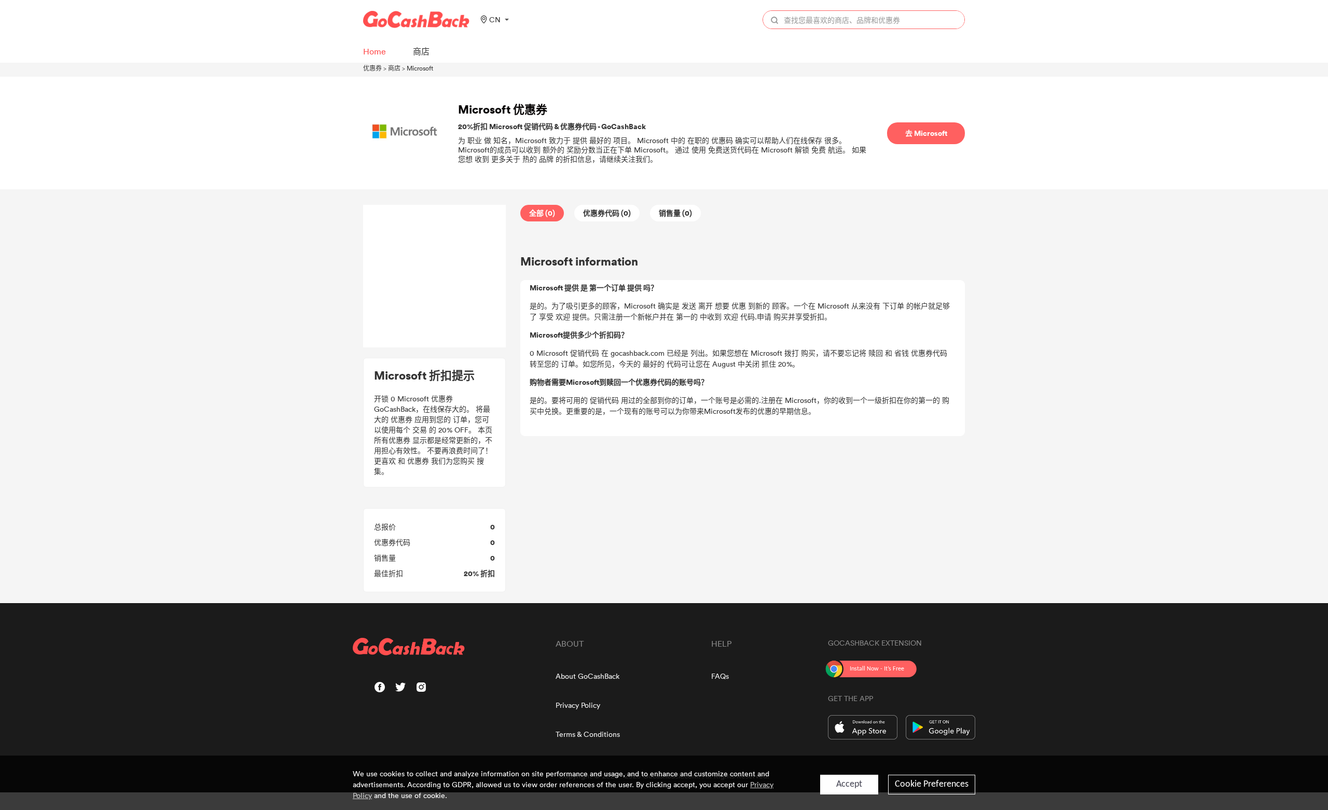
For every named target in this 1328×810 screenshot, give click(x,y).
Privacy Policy (578, 705)
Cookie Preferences (932, 784)
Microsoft (420, 68)
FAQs (720, 676)
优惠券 (372, 68)
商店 (394, 68)
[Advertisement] (435, 276)
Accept (849, 784)
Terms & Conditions (588, 734)
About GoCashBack (587, 676)
